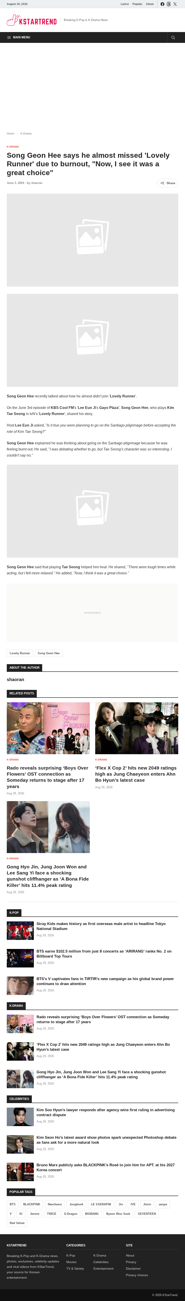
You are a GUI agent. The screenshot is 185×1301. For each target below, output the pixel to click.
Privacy (131, 1262)
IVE (133, 1204)
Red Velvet (17, 1223)
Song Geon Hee (49, 653)
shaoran (36, 183)
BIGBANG (92, 1213)
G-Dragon (70, 1213)
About (150, 4)
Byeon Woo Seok (118, 1213)
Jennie (34, 1213)
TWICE (51, 1213)
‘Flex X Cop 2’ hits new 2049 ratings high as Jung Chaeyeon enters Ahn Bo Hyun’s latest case (136, 774)
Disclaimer (133, 1268)
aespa (163, 1204)
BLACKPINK (31, 1204)
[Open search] (172, 37)
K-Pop (70, 1255)
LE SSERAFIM (101, 1204)
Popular (137, 4)
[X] (175, 4)
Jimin (147, 1204)
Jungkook (76, 1204)
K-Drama (26, 133)
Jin (121, 1204)
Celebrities (101, 1262)
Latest (125, 4)
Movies (71, 1262)
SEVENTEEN (147, 1213)
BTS (13, 1204)
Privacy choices (137, 1275)
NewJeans (55, 1204)
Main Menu (21, 37)
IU (20, 1213)
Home (10, 133)
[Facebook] (162, 4)
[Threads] (169, 4)
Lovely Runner (20, 653)
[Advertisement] (92, 83)
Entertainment (103, 1268)
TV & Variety (75, 1268)
